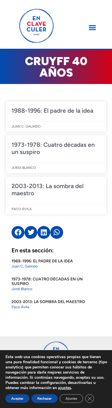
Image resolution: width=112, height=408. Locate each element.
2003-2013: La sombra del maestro (48, 301)
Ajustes (71, 398)
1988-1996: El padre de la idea (52, 110)
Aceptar (17, 398)
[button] (92, 27)
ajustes (64, 388)
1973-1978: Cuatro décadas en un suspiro (47, 281)
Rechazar (44, 398)
